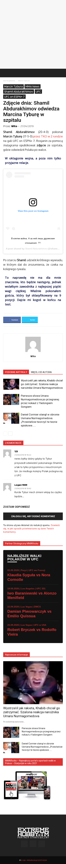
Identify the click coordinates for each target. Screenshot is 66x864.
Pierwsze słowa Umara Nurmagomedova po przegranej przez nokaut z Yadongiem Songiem (41, 731)
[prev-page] (5, 433)
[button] (5, 73)
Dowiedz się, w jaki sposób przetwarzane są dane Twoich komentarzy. (31, 528)
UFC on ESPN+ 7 (14, 96)
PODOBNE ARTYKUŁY (16, 372)
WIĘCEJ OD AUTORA (41, 372)
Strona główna (9, 80)
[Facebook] (24, 844)
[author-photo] (33, 352)
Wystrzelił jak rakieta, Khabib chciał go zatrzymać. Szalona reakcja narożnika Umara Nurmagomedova (42, 384)
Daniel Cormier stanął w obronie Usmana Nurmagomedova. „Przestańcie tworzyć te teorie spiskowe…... (42, 746)
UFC (38, 91)
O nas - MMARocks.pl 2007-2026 (34, 860)
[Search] (61, 73)
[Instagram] (33, 843)
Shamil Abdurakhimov (18, 91)
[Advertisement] (33, 34)
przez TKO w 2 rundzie (48, 136)
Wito (14, 126)
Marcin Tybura (24, 80)
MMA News (32, 86)
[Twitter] (41, 844)
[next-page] (10, 433)
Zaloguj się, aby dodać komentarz (33, 516)
